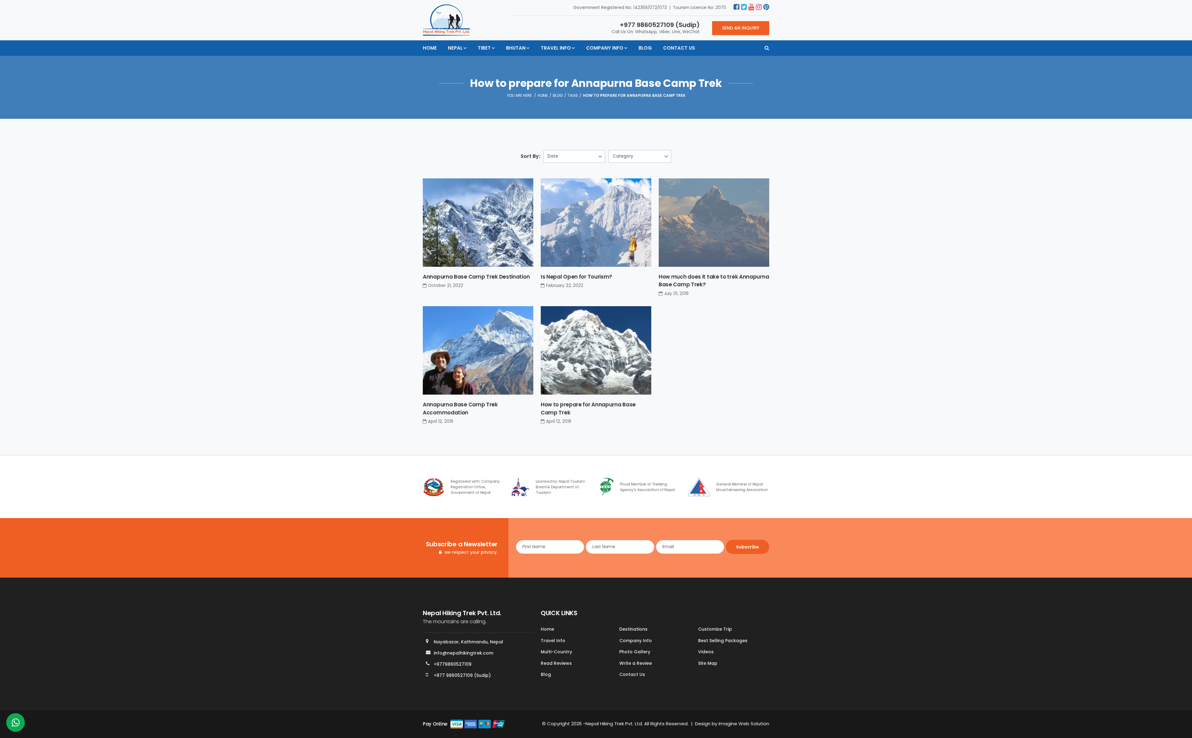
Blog (645, 48)
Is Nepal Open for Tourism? (576, 276)
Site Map (707, 663)
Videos (706, 652)
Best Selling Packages (722, 640)
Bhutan (516, 48)
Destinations (633, 629)
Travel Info (556, 48)
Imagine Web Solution (744, 723)
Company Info (604, 48)
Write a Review (635, 663)
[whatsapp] (15, 724)
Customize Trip (715, 629)
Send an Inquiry (740, 28)
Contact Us (679, 48)
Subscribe (747, 547)
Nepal (455, 48)
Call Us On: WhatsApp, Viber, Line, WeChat (656, 27)
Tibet (484, 48)
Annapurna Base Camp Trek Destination (476, 276)
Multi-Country (556, 652)
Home (430, 48)
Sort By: (530, 156)
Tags (573, 95)
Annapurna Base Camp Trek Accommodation (460, 408)
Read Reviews (556, 663)
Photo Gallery (634, 652)
